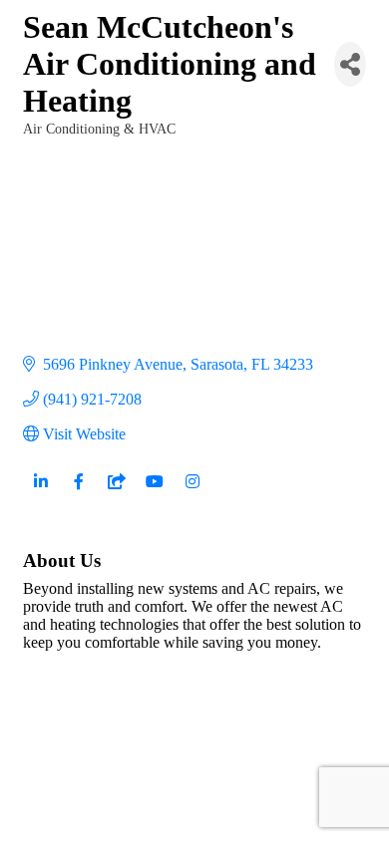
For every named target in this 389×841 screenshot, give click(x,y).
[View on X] (116, 492)
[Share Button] (350, 64)
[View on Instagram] (192, 492)
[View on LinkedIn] (40, 492)
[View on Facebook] (78, 492)
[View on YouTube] (154, 492)
